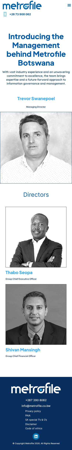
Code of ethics (33, 428)
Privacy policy (33, 411)
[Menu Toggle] (69, 5)
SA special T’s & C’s (36, 419)
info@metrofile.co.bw (36, 406)
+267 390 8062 (36, 400)
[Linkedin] (36, 436)
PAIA (27, 415)
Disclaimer (31, 424)
